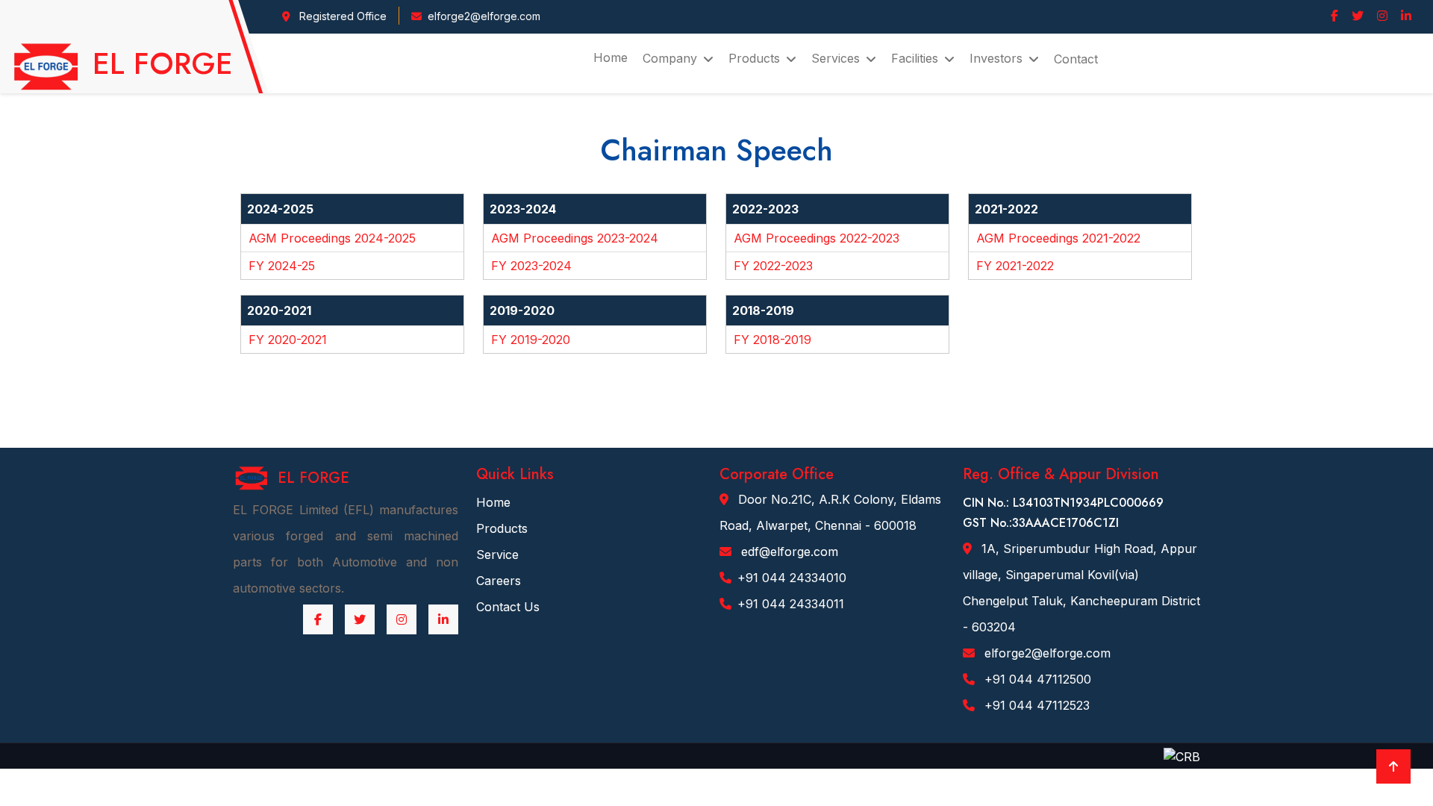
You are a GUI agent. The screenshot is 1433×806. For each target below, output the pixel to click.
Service (497, 554)
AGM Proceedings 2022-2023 (816, 238)
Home (610, 57)
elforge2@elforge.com (1046, 653)
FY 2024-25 (282, 265)
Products (502, 528)
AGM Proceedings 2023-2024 (574, 238)
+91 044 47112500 (1036, 679)
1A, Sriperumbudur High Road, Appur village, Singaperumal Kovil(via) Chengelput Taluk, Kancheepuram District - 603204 (1081, 587)
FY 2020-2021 (288, 339)
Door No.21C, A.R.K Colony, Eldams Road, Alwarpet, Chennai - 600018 (830, 512)
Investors (996, 58)
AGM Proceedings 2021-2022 (1058, 238)
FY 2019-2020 (530, 339)
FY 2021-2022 (1015, 265)
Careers (498, 580)
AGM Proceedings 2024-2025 (332, 238)
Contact (1076, 58)
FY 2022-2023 (773, 265)
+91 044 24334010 (791, 577)
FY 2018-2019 (772, 339)
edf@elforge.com (787, 551)
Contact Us (508, 606)
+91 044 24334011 (790, 603)
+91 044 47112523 (1035, 705)
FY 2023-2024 (531, 265)
